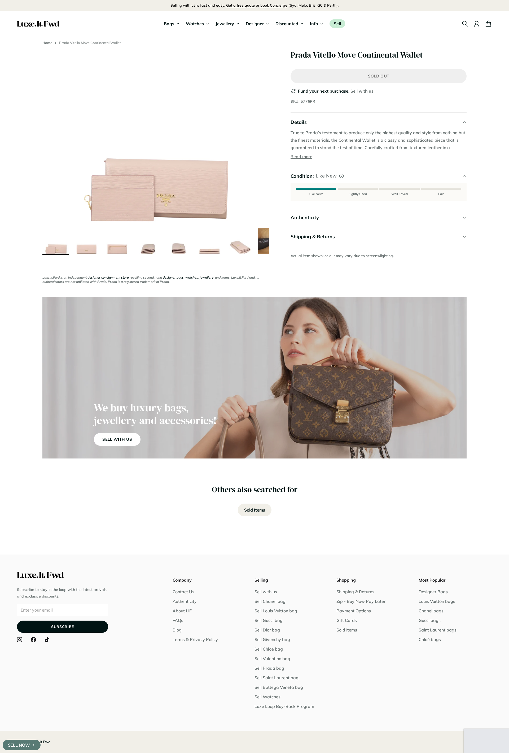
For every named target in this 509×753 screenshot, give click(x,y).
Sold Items (254, 510)
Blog (177, 630)
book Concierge (273, 5)
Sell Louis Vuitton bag (275, 610)
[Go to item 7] (240, 241)
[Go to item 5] (178, 241)
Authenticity (185, 601)
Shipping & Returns (355, 591)
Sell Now (19, 745)
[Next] (264, 241)
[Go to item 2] (86, 241)
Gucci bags (430, 620)
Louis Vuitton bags (437, 601)
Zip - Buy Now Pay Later (360, 601)
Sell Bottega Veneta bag (278, 687)
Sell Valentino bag (272, 658)
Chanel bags (431, 610)
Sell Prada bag (269, 668)
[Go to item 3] (117, 241)
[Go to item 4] (148, 241)
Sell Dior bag (267, 630)
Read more (301, 156)
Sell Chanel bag (270, 601)
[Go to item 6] (209, 241)
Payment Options (353, 610)
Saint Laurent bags (438, 630)
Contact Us (183, 591)
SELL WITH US (117, 439)
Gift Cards (346, 620)
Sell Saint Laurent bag (276, 677)
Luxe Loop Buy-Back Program (284, 706)
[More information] (341, 176)
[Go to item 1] (55, 241)
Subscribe (62, 626)
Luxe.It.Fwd (40, 741)
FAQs (178, 620)
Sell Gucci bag (268, 620)
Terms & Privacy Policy (195, 639)
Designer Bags (433, 591)
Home (47, 43)
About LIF (182, 610)
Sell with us (362, 91)
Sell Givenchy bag (272, 639)
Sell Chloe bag (268, 649)
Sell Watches (267, 696)
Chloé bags (430, 639)
